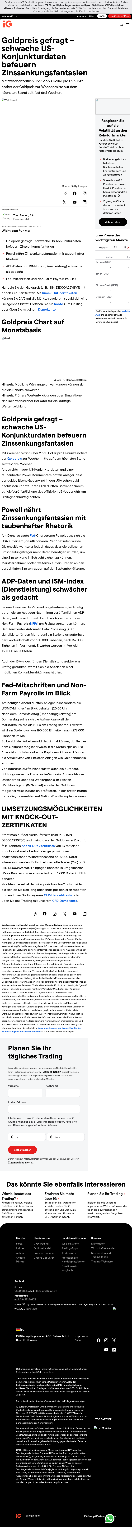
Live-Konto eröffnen (119, 16)
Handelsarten (42, 1237)
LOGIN (102, 16)
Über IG (20, 1339)
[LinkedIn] (85, 202)
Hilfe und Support (46, 1290)
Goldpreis (14, 458)
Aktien (20, 1252)
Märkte (20, 1237)
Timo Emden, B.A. (23, 215)
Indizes (20, 1248)
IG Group (89, 1516)
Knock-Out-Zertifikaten (59, 293)
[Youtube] (75, 202)
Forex (19, 1243)
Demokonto (47, 309)
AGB (48, 1336)
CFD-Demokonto (64, 900)
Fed (32, 535)
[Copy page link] (65, 193)
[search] (121, 24)
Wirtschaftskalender (103, 1248)
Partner (100, 1516)
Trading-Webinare (102, 1261)
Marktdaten (98, 1243)
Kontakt (19, 1280)
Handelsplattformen (74, 1237)
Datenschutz (60, 1336)
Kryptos (103, 247)
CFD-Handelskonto (58, 895)
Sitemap (25, 1336)
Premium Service (44, 1252)
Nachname (52, 1085)
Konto (59, 304)
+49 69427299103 (25, 1299)
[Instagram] (85, 193)
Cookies (32, 1339)
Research (96, 1237)
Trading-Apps (70, 1248)
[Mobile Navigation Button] (127, 24)
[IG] (7, 25)
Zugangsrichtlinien (19, 1162)
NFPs (34, 623)
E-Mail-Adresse (17, 1101)
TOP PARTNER (103, 1419)
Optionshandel (42, 1248)
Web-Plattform (70, 1243)
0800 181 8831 (22, 1290)
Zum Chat (31, 1308)
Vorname (13, 1085)
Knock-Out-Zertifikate (38, 846)
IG (17, 1336)
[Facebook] (75, 193)
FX (115, 247)
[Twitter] (65, 202)
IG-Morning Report (50, 1071)
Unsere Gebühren (44, 1257)
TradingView (69, 1252)
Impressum (37, 1336)
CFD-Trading (41, 1243)
